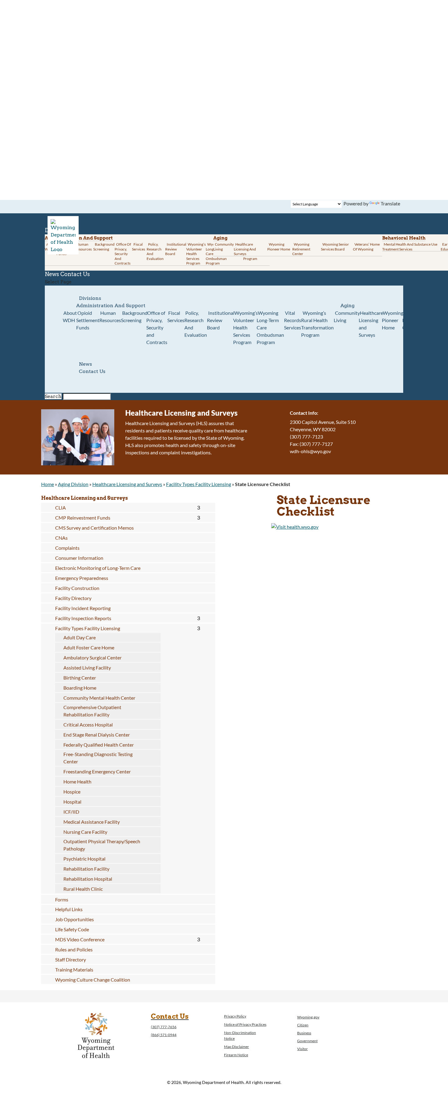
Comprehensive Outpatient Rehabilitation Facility (92, 710)
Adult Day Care (79, 637)
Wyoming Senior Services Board (335, 246)
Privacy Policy (235, 1016)
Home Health (77, 781)
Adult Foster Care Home (88, 647)
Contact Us (75, 274)
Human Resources (83, 246)
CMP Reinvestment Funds (82, 517)
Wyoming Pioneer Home (278, 246)
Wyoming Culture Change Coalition (92, 979)
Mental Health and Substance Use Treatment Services (409, 246)
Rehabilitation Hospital (87, 879)
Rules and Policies (74, 949)
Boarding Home (79, 688)
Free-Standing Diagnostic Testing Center (98, 757)
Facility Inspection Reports (83, 618)
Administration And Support (110, 305)
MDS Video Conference (80, 939)
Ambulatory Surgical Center (92, 657)
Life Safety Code (72, 929)
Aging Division (73, 484)
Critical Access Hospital (88, 724)
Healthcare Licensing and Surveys (245, 249)
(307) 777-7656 (163, 1027)
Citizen (302, 1025)
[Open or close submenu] (199, 507)
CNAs (61, 538)
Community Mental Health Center (99, 698)
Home (47, 484)
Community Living (223, 246)
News (85, 364)
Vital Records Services (292, 320)
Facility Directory (73, 598)
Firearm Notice (236, 1055)
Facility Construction (77, 588)
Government (307, 1041)
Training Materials (74, 969)
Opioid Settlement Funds (87, 320)
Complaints (67, 548)
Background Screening (104, 246)
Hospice (71, 791)
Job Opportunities (74, 919)
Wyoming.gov (308, 1017)
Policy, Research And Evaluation (155, 251)
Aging (220, 238)
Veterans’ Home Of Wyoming (366, 246)
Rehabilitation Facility (86, 869)
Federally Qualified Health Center (98, 745)
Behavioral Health (403, 238)
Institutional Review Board (175, 249)
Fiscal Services (138, 246)
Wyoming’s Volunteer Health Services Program (196, 253)
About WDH (70, 316)
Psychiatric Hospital (84, 858)
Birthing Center (79, 677)
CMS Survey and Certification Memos (94, 528)
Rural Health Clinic (83, 889)
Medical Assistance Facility (91, 822)
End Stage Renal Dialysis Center (96, 734)
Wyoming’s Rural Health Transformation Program (317, 324)
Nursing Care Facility (85, 832)
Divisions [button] (90, 298)
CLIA (60, 507)
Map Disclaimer (236, 1046)
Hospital (72, 802)
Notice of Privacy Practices (245, 1024)
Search (53, 396)
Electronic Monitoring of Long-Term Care (97, 568)
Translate (390, 203)
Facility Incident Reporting (83, 608)
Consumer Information (79, 558)
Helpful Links (69, 909)
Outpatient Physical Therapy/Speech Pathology (101, 844)
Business (304, 1033)
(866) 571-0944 (163, 1034)
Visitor (302, 1048)
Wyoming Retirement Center (301, 249)
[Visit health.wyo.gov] (294, 527)
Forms (61, 899)
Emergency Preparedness (81, 578)
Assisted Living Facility (87, 667)
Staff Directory (70, 959)
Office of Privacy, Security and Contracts (123, 253)
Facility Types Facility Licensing (198, 484)
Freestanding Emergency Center (97, 771)
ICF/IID (71, 812)
